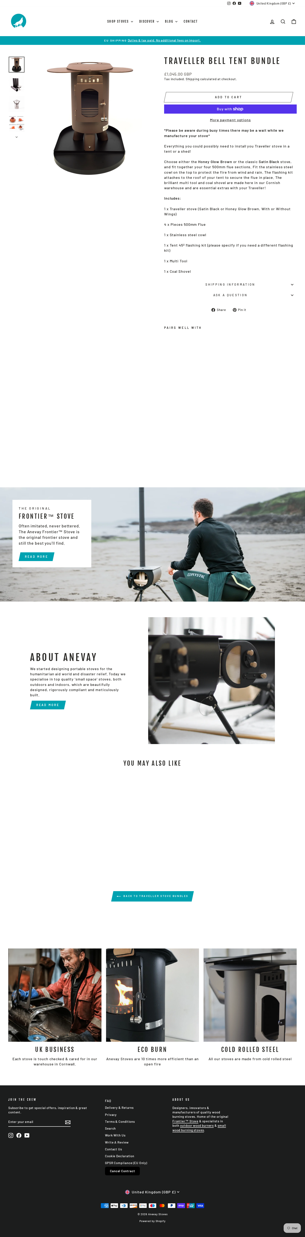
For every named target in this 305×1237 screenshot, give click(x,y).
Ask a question (230, 295)
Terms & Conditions (120, 1121)
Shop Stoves (118, 21)
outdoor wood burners (197, 1125)
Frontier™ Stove (185, 1121)
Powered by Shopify (152, 1221)
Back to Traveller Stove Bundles (155, 895)
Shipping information (230, 284)
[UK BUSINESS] (54, 995)
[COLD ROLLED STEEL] (250, 995)
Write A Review (117, 1142)
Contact (191, 21)
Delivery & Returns (119, 1107)
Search (110, 1128)
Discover (147, 21)
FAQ (108, 1101)
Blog (169, 21)
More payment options (230, 120)
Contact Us (113, 1149)
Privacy (111, 1115)
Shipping (192, 79)
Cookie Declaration (119, 1156)
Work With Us (115, 1135)
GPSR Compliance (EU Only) (126, 1163)
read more (36, 556)
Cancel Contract (122, 1171)
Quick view (42, 841)
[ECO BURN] (152, 995)
